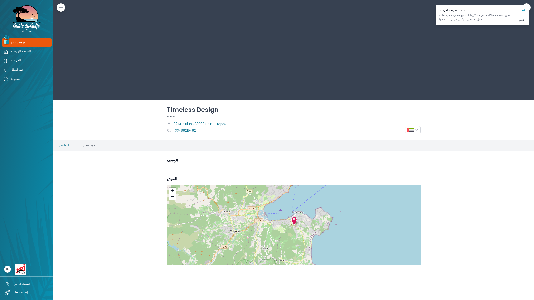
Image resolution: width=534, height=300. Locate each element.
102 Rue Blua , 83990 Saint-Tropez (200, 124)
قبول (522, 10)
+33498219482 (184, 130)
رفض (522, 20)
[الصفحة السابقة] (61, 7)
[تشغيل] (7, 269)
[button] (294, 221)
